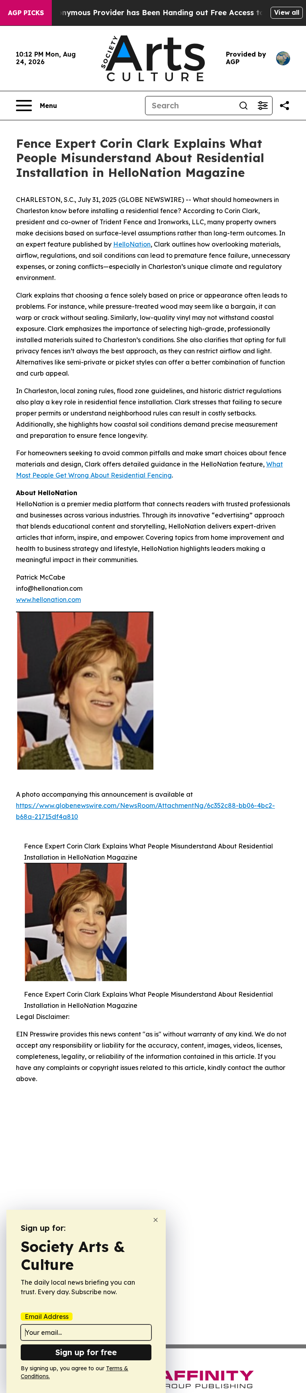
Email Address (47, 1317)
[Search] (243, 105)
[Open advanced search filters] (262, 105)
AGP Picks (26, 13)
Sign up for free (86, 1352)
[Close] (155, 1220)
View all (286, 12)
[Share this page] (284, 106)
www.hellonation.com (48, 599)
